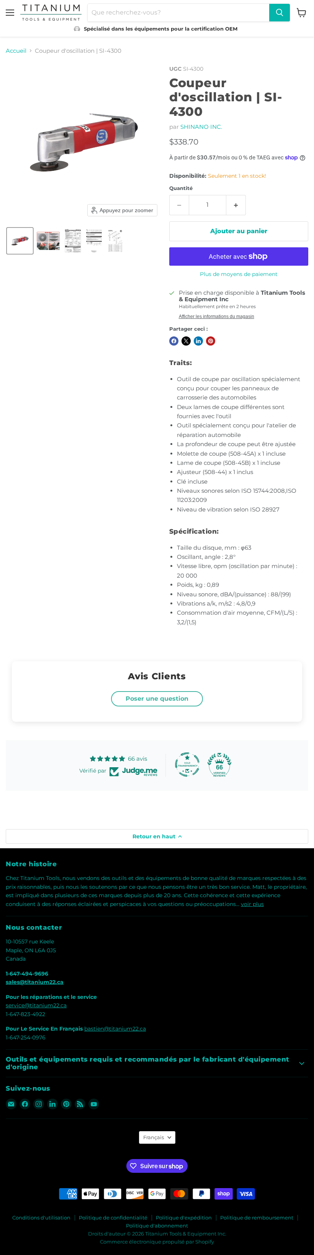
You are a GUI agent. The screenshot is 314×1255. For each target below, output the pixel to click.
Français (153, 1137)
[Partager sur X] (186, 341)
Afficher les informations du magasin (216, 316)
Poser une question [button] (157, 698)
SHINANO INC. (201, 126)
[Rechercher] (279, 12)
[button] (20, 241)
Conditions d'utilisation (41, 1217)
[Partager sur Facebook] (173, 341)
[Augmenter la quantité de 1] (236, 205)
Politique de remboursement (256, 1217)
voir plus (252, 904)
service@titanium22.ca (36, 1005)
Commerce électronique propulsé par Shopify (157, 1242)
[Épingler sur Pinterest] (210, 341)
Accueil (16, 50)
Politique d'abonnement (157, 1226)
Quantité (181, 188)
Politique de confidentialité (113, 1217)
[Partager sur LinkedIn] (198, 341)
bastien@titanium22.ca (115, 1028)
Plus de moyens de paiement (239, 274)
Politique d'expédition (184, 1217)
